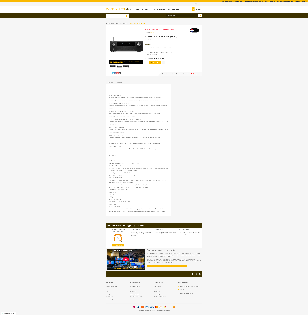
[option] (112, 66)
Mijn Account (198, 4)
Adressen (156, 289)
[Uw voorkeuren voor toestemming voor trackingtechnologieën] (8, 313)
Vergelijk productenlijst (160, 296)
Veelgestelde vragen (135, 286)
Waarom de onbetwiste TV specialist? (176, 266)
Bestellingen (157, 291)
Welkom (108, 289)
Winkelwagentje (158, 294)
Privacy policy (109, 296)
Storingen (108, 294)
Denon (152, 32)
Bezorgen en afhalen (135, 289)
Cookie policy (109, 299)
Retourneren (133, 291)
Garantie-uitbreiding (135, 294)
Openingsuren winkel (111, 286)
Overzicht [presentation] (111, 82)
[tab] (110, 82)
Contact (108, 291)
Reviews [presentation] (119, 82)
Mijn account (157, 286)
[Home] (106, 23)
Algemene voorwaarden (136, 296)
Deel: (110, 73)
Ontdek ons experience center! (156, 266)
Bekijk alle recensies (118, 245)
